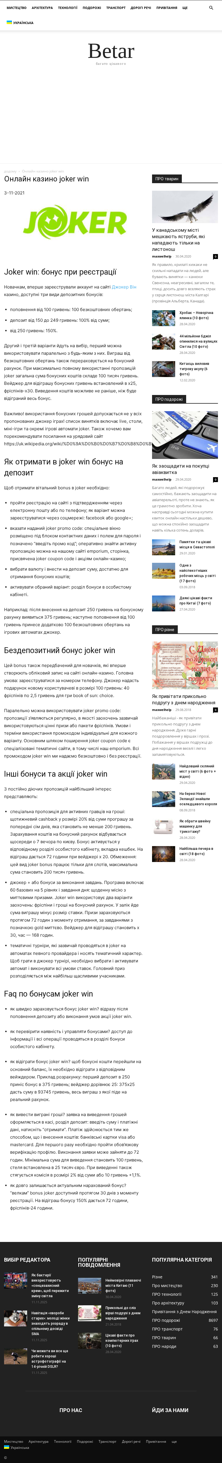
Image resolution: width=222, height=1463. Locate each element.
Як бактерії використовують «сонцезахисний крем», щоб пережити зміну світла (50, 1285)
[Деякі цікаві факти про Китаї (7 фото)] (163, 603)
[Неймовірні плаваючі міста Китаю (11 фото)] (89, 1286)
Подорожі (92, 7)
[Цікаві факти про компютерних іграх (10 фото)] (89, 1341)
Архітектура (42, 7)
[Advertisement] (111, 120)
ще (185, 7)
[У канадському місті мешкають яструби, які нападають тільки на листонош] (185, 207)
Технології (67, 7)
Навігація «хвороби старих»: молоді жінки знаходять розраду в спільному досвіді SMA (51, 1323)
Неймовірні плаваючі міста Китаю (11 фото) (123, 1285)
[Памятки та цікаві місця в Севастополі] (163, 547)
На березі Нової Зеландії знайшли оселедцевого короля (198, 799)
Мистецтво (17, 7)
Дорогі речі (141, 7)
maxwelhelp (161, 256)
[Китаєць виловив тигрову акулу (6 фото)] (163, 369)
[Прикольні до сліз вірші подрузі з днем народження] (89, 1313)
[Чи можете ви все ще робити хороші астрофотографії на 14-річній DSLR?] (15, 1356)
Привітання (166, 7)
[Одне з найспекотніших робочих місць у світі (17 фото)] (163, 571)
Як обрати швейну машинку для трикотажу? (195, 826)
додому (10, 171)
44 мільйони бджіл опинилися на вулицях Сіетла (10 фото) (198, 341)
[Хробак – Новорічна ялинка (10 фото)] (163, 318)
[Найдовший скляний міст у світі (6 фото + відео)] (163, 772)
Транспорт (115, 7)
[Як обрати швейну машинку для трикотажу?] (163, 827)
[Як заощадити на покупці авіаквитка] (185, 435)
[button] (211, 8)
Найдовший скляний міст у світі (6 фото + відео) (198, 771)
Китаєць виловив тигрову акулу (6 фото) (194, 369)
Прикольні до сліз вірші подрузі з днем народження (123, 1313)
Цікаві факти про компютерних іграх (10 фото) (122, 1340)
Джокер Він (124, 287)
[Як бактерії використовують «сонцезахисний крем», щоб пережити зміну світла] (15, 1281)
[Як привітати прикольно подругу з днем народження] (185, 665)
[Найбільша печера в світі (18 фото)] (163, 854)
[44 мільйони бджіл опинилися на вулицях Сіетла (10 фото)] (163, 342)
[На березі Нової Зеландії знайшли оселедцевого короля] (163, 799)
